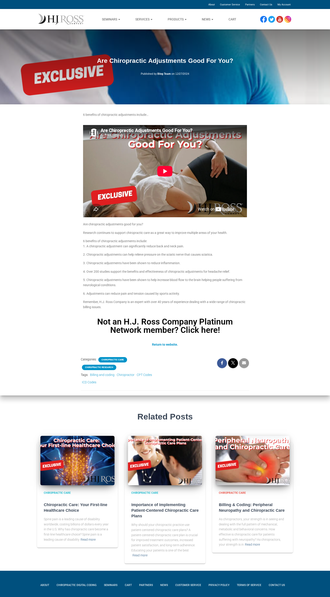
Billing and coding (102, 375)
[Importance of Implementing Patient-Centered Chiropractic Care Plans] (165, 460)
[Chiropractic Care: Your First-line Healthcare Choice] (77, 460)
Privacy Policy (219, 585)
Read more (88, 539)
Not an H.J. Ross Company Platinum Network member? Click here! (165, 326)
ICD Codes (89, 382)
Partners (250, 4)
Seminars (110, 19)
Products (176, 19)
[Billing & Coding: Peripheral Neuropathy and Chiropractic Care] (253, 460)
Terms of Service (249, 585)
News (206, 19)
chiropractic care (112, 359)
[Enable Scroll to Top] (321, 587)
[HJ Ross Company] (61, 19)
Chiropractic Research (99, 367)
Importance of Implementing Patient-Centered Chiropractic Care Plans (165, 510)
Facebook (265, 19)
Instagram (289, 19)
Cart (232, 19)
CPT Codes (144, 375)
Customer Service (230, 4)
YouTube (282, 19)
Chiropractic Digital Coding (77, 585)
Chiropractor (125, 375)
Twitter (273, 19)
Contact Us (266, 4)
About (211, 4)
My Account (284, 4)
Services (142, 19)
